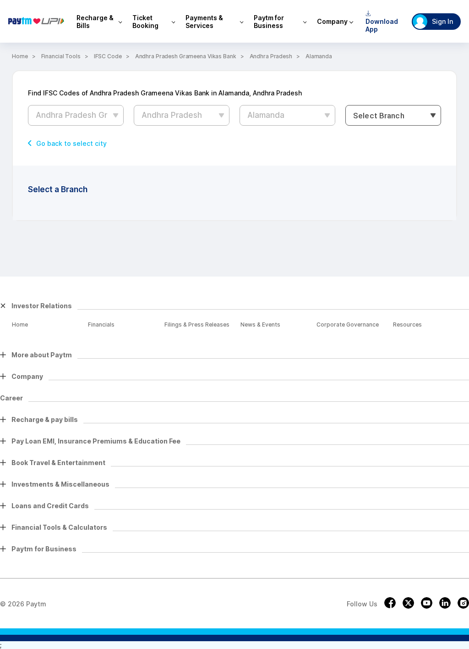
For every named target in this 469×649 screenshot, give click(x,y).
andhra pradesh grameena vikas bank (185, 56)
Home (20, 56)
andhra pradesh (271, 56)
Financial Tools (61, 56)
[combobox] (393, 115)
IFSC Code (108, 56)
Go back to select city (71, 143)
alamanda (318, 56)
